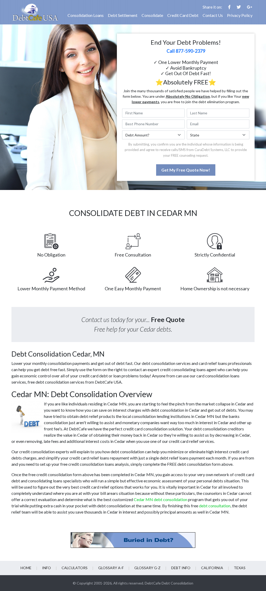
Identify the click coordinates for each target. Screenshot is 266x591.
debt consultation (214, 505)
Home (26, 568)
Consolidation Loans (86, 15)
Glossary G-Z (147, 568)
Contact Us (213, 15)
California (212, 568)
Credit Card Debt (182, 15)
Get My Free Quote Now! (185, 169)
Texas (239, 568)
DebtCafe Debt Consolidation (169, 583)
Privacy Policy (239, 15)
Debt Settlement (122, 15)
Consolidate (152, 15)
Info (46, 568)
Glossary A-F (111, 568)
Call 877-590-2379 (186, 51)
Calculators (75, 568)
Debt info (180, 568)
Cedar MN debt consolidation (160, 499)
